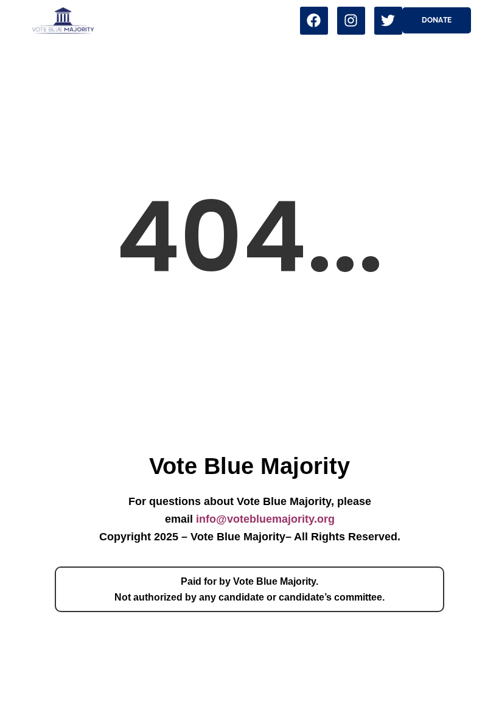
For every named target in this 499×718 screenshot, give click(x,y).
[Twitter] (388, 21)
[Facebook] (314, 21)
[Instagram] (351, 21)
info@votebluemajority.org (265, 519)
